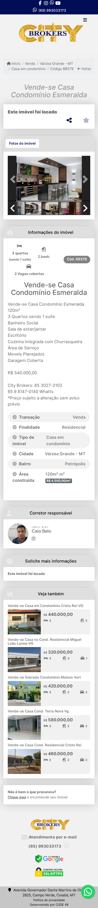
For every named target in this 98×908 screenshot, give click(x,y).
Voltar (85, 69)
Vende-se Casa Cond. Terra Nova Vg (38, 711)
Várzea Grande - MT (56, 63)
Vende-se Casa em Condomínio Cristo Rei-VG (45, 606)
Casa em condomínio (28, 69)
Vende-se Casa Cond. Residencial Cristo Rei (44, 745)
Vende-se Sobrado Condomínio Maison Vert (44, 677)
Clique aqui (17, 797)
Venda (30, 63)
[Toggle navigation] (85, 20)
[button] (14, 179)
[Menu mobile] (49, 33)
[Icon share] (40, 3)
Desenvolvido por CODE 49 (49, 904)
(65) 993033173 (52, 10)
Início (15, 63)
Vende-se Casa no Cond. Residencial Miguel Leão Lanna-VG (44, 641)
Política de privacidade (49, 900)
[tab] (22, 143)
